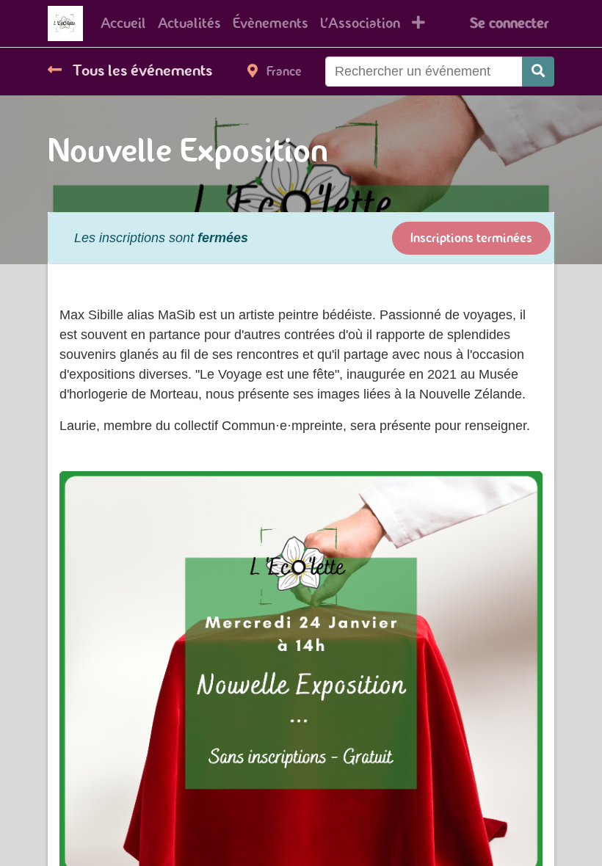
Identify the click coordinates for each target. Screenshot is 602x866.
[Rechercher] (538, 72)
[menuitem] (123, 23)
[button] (418, 23)
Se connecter (509, 23)
